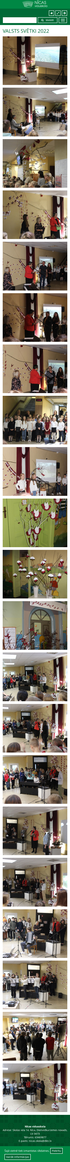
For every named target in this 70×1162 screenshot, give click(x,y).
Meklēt (49, 20)
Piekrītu (56, 1150)
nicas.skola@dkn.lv (40, 1141)
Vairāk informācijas (17, 1157)
